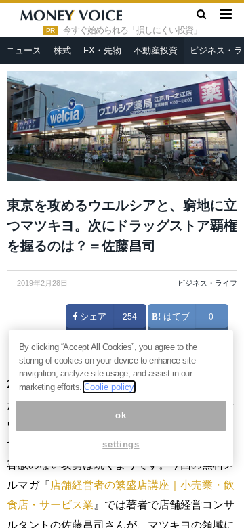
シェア (91, 317)
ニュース (23, 50)
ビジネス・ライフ (207, 283)
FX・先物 (102, 50)
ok (120, 415)
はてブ (175, 317)
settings (120, 444)
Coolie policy (109, 387)
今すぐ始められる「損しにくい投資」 (132, 30)
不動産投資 (156, 50)
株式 (62, 50)
